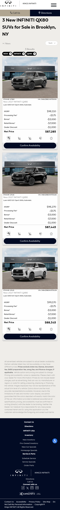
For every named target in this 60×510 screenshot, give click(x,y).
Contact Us (29, 422)
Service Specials (28, 462)
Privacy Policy (35, 502)
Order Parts (29, 465)
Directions (29, 426)
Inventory (29, 435)
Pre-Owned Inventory (29, 443)
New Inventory (29, 440)
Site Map (47, 502)
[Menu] (54, 5)
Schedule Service (29, 458)
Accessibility (21, 502)
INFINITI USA (29, 431)
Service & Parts (29, 454)
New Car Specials (29, 447)
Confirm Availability (30, 145)
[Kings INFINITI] (18, 3)
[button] (55, 441)
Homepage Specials (29, 450)
